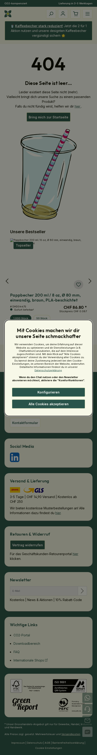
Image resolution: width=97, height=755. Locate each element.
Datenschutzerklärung (48, 370)
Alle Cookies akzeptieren (49, 404)
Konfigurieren (48, 392)
